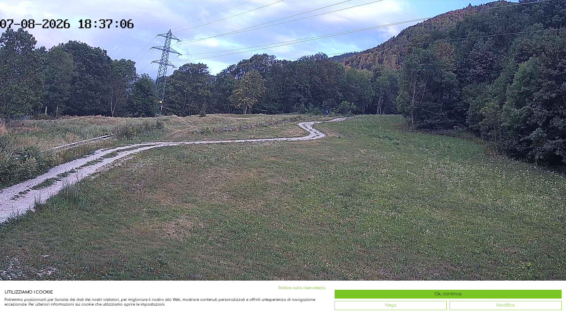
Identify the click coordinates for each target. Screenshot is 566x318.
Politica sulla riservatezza (302, 288)
